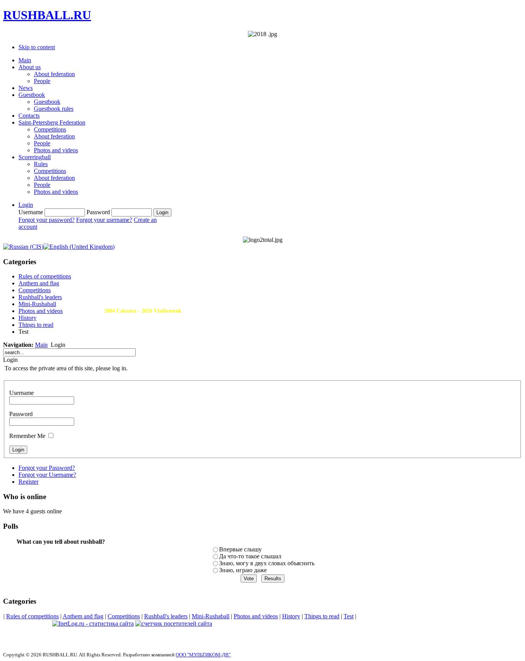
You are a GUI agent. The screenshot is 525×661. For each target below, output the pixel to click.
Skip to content (36, 47)
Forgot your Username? (47, 474)
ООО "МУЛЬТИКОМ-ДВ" (203, 655)
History (291, 616)
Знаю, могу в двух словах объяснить (266, 563)
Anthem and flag (83, 616)
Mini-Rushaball (210, 616)
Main (41, 344)
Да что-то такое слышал (250, 556)
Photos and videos (256, 616)
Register (28, 481)
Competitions (124, 616)
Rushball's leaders (166, 616)
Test (349, 616)
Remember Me (27, 436)
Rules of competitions (32, 616)
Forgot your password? (46, 219)
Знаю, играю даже (243, 570)
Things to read (321, 616)
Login (25, 204)
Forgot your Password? (46, 468)
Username (21, 393)
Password (21, 414)
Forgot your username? (104, 219)
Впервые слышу (240, 549)
